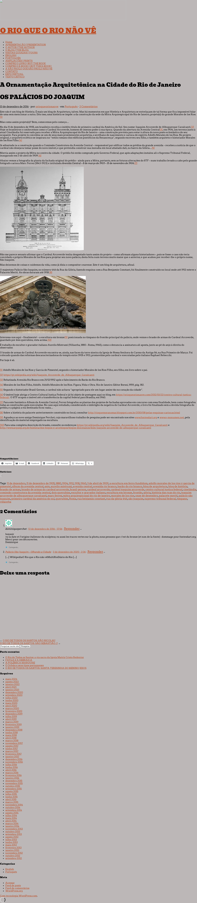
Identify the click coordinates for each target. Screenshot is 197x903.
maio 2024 (11, 679)
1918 (77, 483)
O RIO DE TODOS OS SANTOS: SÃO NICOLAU (29, 640)
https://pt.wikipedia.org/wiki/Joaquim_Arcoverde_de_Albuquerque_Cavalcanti (48, 375)
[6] (39, 155)
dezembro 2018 (13, 730)
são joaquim (136, 498)
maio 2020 (11, 703)
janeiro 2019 (12, 727)
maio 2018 (11, 735)
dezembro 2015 (13, 780)
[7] (135, 163)
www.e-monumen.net (171, 417)
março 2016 (11, 772)
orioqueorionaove (47, 106)
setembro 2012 (13, 858)
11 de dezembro (16, 483)
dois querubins (60, 492)
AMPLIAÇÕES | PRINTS (19, 60)
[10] (49, 340)
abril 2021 (10, 687)
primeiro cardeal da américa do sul (33, 498)
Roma (72, 498)
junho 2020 (11, 700)
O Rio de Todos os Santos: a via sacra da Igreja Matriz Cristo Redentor (44, 657)
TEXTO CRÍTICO (15, 76)
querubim (62, 498)
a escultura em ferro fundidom (128, 483)
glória (147, 492)
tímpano (182, 498)
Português (71, 106)
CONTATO (11, 71)
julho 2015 (11, 794)
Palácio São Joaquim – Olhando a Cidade (28, 552)
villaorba (5, 501)
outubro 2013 (12, 831)
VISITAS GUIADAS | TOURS (21, 52)
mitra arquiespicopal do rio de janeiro (86, 495)
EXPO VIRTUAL (14, 74)
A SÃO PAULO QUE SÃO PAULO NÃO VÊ (28, 68)
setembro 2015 (13, 788)
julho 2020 (11, 697)
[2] (192, 127)
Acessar (10, 882)
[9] (66, 337)
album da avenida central (28, 486)
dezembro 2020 (14, 692)
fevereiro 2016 (13, 775)
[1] (1, 117)
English (9, 869)
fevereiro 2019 (13, 724)
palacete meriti (168, 495)
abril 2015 (10, 799)
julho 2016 (11, 764)
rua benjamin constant (91, 498)
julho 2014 (11, 815)
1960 (83, 483)
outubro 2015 (12, 786)
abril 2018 (10, 738)
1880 (58, 483)
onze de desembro (146, 495)
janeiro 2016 (12, 778)
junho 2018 (11, 732)
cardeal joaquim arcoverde (127, 489)
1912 (71, 483)
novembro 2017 (14, 743)
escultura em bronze (119, 492)
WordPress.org (14, 890)
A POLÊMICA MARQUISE (20, 662)
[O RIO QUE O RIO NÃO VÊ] (63, 19)
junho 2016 (11, 767)
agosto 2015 (11, 791)
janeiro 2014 (12, 826)
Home (8, 42)
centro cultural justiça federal (163, 489)
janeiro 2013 (12, 850)
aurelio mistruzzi (61, 486)
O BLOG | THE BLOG (17, 50)
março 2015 (11, 802)
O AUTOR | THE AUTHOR (20, 47)
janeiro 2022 (12, 684)
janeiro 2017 (12, 756)
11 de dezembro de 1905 (41, 483)
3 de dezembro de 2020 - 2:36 (69, 552)
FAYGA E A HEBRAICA (18, 660)
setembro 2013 (13, 834)
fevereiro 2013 (13, 847)
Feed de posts (13, 885)
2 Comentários (88, 106)
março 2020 (12, 708)
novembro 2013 (14, 829)
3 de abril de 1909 (98, 483)
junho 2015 (11, 796)
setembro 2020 (13, 695)
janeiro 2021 (12, 689)
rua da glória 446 (116, 498)
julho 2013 (11, 839)
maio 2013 (11, 845)
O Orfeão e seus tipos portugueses (24, 665)
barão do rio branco (130, 486)
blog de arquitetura (155, 486)
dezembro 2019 (14, 713)
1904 (65, 483)
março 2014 (11, 823)
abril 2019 (11, 719)
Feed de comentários (17, 888)
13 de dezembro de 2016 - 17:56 (45, 529)
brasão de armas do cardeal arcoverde (45, 489)
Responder (72, 528)
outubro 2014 (12, 807)
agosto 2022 (12, 681)
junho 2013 (11, 842)
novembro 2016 (14, 762)
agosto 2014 (11, 812)
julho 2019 (11, 716)
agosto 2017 (11, 746)
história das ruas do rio (166, 492)
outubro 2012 (12, 855)
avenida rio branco (105, 486)
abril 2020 (11, 705)
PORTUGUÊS (13, 58)
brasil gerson (78, 489)
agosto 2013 (11, 837)
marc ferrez (55, 495)
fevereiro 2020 (13, 711)
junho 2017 (11, 748)
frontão (137, 492)
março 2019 (11, 722)
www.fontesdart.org (146, 417)
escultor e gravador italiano (88, 492)
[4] (20, 140)
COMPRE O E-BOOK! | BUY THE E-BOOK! (28, 66)
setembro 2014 (13, 810)
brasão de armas (10, 489)
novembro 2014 (14, 804)
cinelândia (189, 489)
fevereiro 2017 (13, 754)
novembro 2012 (14, 853)
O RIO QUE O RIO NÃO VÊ (48, 30)
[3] (161, 129)
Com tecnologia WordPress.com (18, 895)
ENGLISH (10, 55)
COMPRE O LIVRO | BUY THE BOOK (25, 63)
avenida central (82, 486)
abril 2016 (10, 770)
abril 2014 (11, 821)
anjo (47, 486)
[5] (153, 148)
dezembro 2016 (13, 759)
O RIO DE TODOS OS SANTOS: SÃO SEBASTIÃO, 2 (29, 643)
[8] (50, 272)
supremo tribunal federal (160, 498)
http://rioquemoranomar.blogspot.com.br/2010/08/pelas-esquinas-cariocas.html (134, 412)
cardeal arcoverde (98, 489)
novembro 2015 (14, 783)
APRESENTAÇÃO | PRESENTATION (25, 44)
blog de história (178, 486)
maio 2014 (11, 818)
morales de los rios (122, 495)
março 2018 (11, 740)
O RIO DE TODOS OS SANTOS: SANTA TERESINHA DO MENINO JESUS (45, 668)
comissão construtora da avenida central (25, 492)
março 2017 (11, 751)
